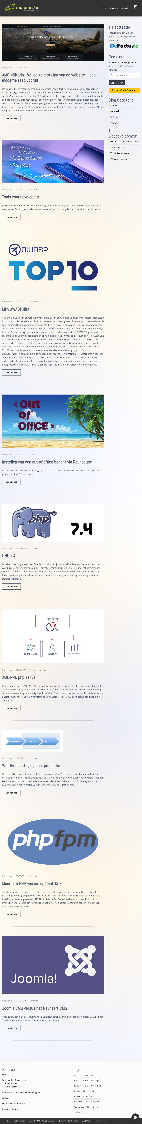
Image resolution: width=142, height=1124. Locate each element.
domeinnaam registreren (124, 62)
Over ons (114, 8)
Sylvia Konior (11, 1086)
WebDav (96, 1101)
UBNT (93, 1096)
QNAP (92, 1091)
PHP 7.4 (8, 555)
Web (88, 1101)
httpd (85, 1086)
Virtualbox (78, 1101)
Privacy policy (101, 1121)
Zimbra (77, 1112)
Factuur (77, 1086)
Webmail (6, 1098)
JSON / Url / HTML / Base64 (124, 141)
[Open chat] (135, 1117)
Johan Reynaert (12, 1083)
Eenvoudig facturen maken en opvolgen (21, 1092)
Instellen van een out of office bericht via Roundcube (47, 462)
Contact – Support (10, 1108)
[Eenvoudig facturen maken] (124, 45)
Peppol (77, 1091)
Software (34, 189)
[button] (135, 7)
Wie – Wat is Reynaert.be (14, 1080)
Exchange (95, 1080)
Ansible (77, 1075)
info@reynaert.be (74, 1121)
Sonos (85, 1096)
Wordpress (79, 1107)
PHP (85, 1091)
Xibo (88, 1107)
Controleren (116, 82)
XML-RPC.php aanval (19, 677)
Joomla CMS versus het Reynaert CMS (34, 1008)
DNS (93, 1075)
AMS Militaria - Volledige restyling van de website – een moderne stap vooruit (49, 77)
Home (104, 8)
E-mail (33, 454)
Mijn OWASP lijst (16, 309)
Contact (124, 8)
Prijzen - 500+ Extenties (124, 90)
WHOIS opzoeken (119, 153)
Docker (77, 1080)
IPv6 (92, 1086)
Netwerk (34, 670)
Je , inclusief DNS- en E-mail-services (123, 66)
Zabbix (43, 670)
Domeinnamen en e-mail (13, 1103)
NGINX (100, 1086)
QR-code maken (118, 159)
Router (77, 1096)
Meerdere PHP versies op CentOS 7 (32, 883)
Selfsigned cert (118, 147)
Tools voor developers (20, 197)
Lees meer (11, 118)
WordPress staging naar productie (31, 765)
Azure (85, 1075)
